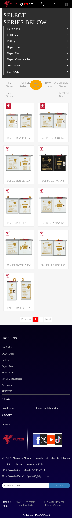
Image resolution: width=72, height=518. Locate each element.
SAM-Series (36, 85)
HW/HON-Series (51, 85)
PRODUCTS (9, 338)
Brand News (8, 408)
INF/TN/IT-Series (64, 94)
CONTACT (7, 424)
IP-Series (9, 85)
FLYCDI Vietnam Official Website (25, 503)
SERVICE (13, 71)
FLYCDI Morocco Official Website (54, 503)
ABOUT (7, 415)
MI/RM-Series (63, 85)
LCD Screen (14, 34)
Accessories (13, 65)
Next (48, 319)
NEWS (6, 398)
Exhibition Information (47, 408)
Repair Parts (14, 53)
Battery (11, 41)
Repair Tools (14, 47)
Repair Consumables (18, 59)
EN (26, 4)
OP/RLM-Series (24, 85)
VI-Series (9, 94)
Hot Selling (13, 28)
